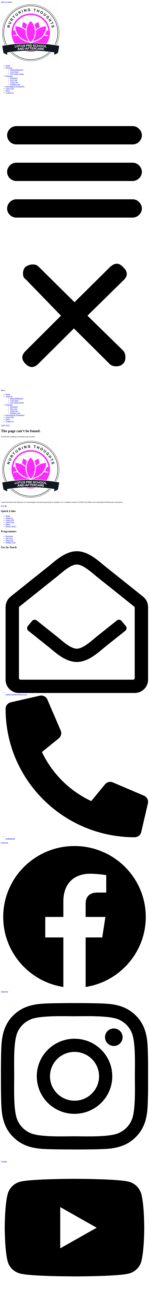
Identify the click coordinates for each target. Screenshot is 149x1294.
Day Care (13, 80)
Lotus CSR (10, 89)
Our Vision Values (17, 74)
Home (8, 66)
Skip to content (6, 2)
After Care (14, 82)
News (8, 91)
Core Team (14, 72)
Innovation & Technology (15, 86)
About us (9, 68)
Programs (9, 76)
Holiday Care (15, 84)
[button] (74, 243)
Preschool (13, 78)
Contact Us (10, 93)
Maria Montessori (16, 70)
